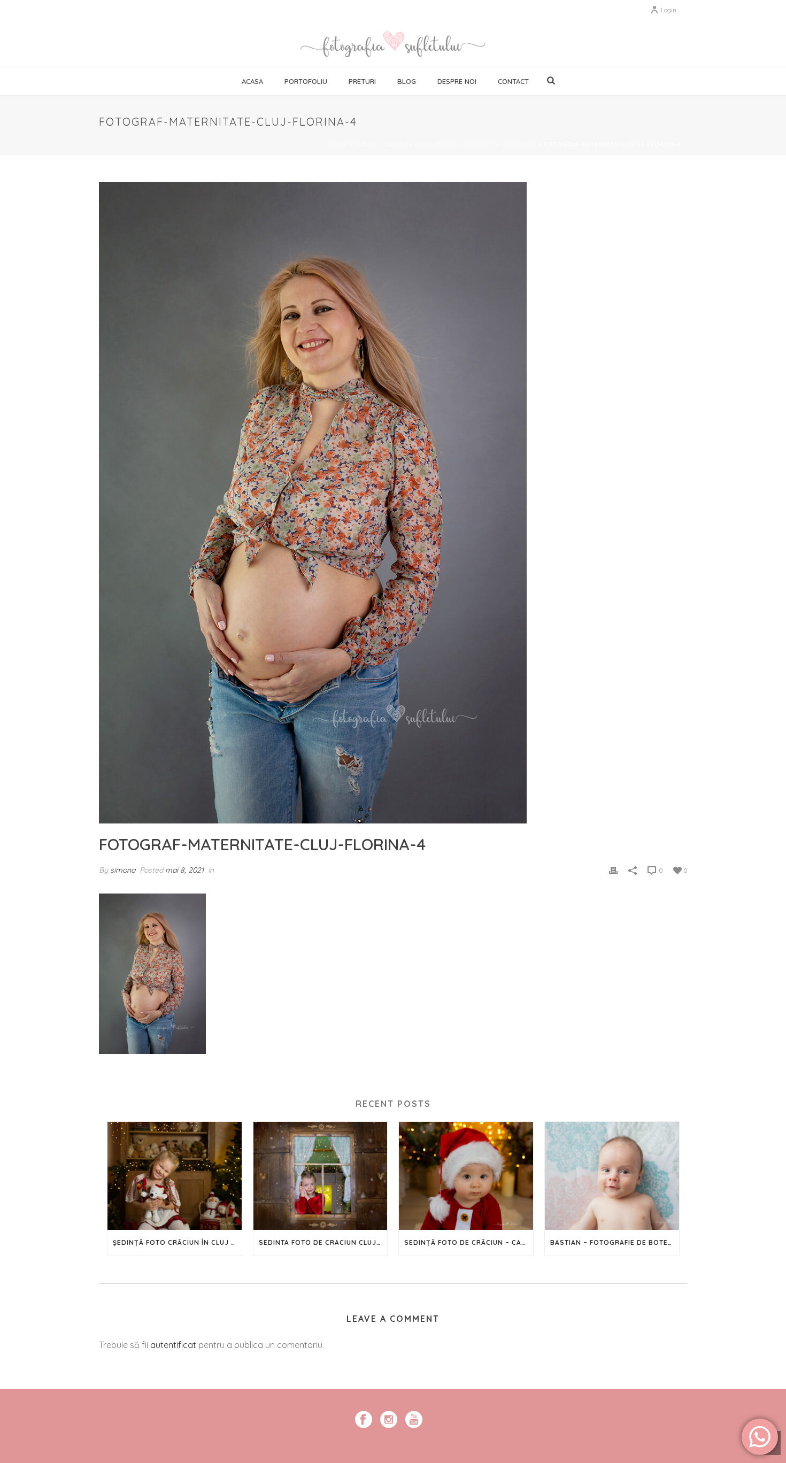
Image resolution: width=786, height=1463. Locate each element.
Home (338, 144)
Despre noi (456, 81)
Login (668, 10)
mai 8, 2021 (184, 870)
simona (122, 870)
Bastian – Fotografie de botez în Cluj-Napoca (614, 1242)
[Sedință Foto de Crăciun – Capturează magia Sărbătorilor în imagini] (466, 1175)
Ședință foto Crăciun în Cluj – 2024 (177, 1242)
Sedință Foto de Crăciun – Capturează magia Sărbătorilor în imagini (468, 1242)
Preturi (362, 81)
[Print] (613, 870)
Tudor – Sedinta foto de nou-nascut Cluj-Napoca (445, 144)
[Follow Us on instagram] (388, 1420)
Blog (406, 81)
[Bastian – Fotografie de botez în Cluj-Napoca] (612, 1175)
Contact (513, 81)
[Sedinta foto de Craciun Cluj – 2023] (320, 1175)
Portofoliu (305, 81)
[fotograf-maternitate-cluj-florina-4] (393, 502)
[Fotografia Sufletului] (393, 43)
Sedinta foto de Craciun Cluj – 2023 (323, 1242)
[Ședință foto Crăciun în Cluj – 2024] (174, 1175)
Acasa (252, 81)
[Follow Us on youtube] (413, 1420)
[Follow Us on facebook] (363, 1420)
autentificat (173, 1344)
